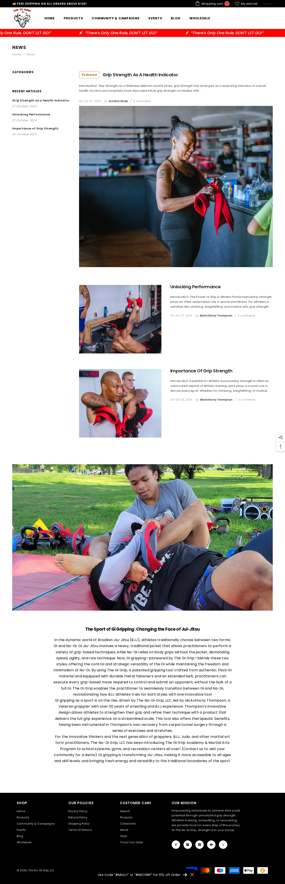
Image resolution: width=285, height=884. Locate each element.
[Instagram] (187, 844)
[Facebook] (176, 844)
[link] (142, 537)
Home (16, 54)
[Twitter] (223, 844)
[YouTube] (211, 844)
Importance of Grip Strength (201, 370)
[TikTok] (199, 844)
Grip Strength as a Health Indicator (130, 75)
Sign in (268, 4)
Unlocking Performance (195, 286)
